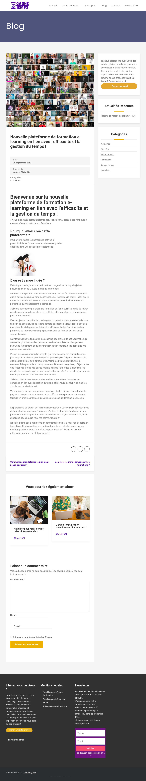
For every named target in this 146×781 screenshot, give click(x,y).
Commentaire (17, 579)
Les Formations (70, 5)
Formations (106, 160)
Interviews (105, 170)
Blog (104, 5)
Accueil (53, 5)
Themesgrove (29, 772)
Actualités (15, 180)
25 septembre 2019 (22, 163)
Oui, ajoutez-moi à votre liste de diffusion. (32, 637)
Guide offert (131, 5)
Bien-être (105, 149)
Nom (13, 615)
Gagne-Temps (107, 165)
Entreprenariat (107, 154)
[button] (119, 86)
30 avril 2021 (61, 534)
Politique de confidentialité (55, 706)
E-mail (17, 626)
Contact (115, 5)
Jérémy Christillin (21, 172)
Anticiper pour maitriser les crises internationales (29, 530)
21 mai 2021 (19, 538)
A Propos (90, 5)
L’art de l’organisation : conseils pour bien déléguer (71, 526)
